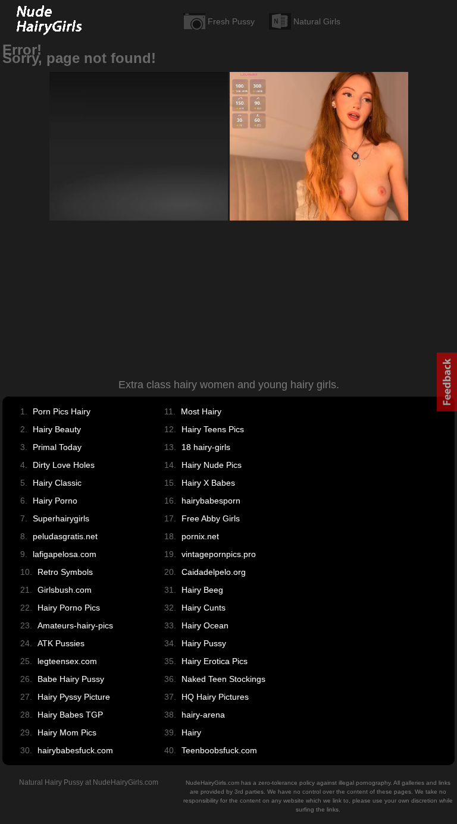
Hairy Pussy (203, 643)
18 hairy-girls (205, 447)
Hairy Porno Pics (68, 607)
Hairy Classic (57, 483)
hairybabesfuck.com (75, 750)
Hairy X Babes (208, 483)
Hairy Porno (55, 500)
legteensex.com (67, 661)
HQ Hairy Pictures (215, 697)
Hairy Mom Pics (66, 732)
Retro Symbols (65, 572)
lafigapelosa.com (64, 554)
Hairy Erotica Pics (214, 661)
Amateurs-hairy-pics (75, 625)
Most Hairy (201, 411)
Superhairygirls (61, 518)
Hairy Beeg (202, 590)
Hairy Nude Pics (211, 465)
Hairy (191, 732)
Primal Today (57, 447)
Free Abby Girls (210, 518)
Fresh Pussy (231, 21)
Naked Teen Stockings (223, 679)
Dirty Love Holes (64, 465)
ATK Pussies (60, 643)
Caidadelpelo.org (213, 572)
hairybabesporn (210, 500)
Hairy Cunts (203, 607)
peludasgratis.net (65, 536)
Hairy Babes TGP (70, 714)
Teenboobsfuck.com (219, 750)
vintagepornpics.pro (218, 554)
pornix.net (200, 536)
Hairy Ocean (204, 625)
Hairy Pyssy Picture (73, 697)
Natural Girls (316, 21)
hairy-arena (203, 714)
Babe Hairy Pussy (70, 679)
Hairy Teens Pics (212, 429)
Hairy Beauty (57, 429)
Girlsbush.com (64, 590)
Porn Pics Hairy (61, 411)
